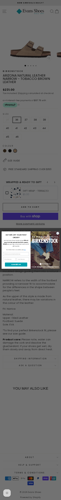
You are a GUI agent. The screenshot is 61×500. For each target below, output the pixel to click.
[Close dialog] (57, 233)
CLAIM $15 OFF (16, 264)
